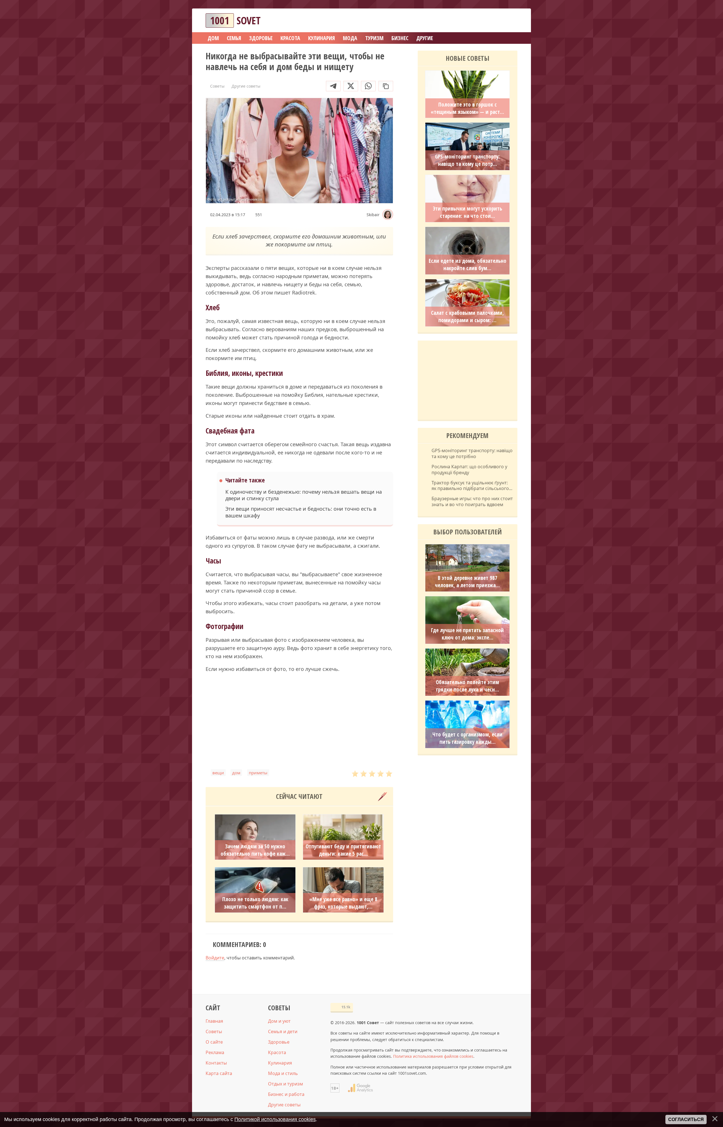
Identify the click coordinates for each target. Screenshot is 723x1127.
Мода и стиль (283, 1073)
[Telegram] (333, 86)
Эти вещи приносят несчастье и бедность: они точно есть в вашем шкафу (300, 512)
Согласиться (686, 1119)
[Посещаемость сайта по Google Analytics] (360, 1088)
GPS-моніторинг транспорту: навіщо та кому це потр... (467, 160)
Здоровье (278, 1042)
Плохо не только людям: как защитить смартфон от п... (255, 903)
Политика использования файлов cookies (433, 1056)
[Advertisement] (299, 721)
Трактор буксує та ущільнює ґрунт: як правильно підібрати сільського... (472, 486)
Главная (214, 1021)
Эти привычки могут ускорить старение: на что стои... (467, 212)
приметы (258, 772)
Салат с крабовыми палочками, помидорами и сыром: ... (467, 316)
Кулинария (280, 1063)
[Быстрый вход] (509, 20)
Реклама (215, 1052)
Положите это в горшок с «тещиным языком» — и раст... (467, 108)
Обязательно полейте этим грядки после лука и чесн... (467, 686)
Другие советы (284, 1105)
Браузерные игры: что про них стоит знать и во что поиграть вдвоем (472, 502)
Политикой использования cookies (275, 1119)
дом (236, 772)
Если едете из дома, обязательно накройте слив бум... (467, 264)
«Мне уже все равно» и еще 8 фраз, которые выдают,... (343, 903)
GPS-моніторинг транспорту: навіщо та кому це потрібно (472, 454)
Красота (277, 1052)
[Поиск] (492, 20)
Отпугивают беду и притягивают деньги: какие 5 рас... (343, 850)
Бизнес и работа (286, 1094)
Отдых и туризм (285, 1084)
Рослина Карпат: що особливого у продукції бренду (469, 470)
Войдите (215, 958)
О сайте (214, 1042)
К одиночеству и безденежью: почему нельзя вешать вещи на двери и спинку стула (303, 495)
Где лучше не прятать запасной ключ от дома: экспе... (467, 634)
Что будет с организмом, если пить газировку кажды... (467, 738)
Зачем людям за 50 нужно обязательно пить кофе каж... (255, 850)
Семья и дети (282, 1031)
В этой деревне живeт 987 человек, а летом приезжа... (467, 581)
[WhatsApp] (368, 86)
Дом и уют (279, 1021)
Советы (214, 1031)
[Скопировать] (385, 86)
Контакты (216, 1063)
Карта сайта (219, 1073)
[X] (350, 86)
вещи (218, 772)
